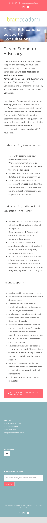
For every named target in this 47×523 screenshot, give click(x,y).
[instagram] (23, 513)
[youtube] (28, 513)
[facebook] (19, 513)
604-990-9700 (10, 429)
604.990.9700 (14, 3)
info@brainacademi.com (29, 3)
